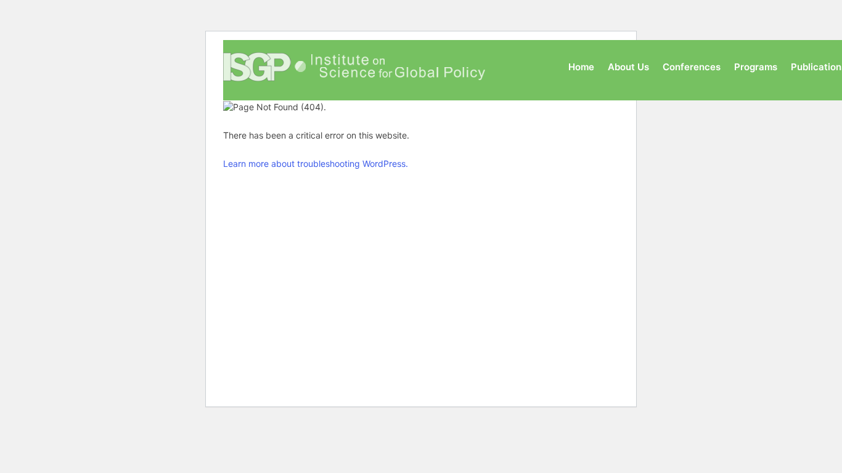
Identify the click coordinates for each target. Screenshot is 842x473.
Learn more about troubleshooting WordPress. (315, 163)
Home (581, 67)
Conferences (692, 67)
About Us (628, 67)
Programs (755, 67)
